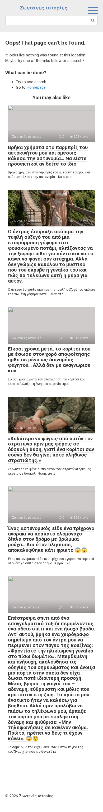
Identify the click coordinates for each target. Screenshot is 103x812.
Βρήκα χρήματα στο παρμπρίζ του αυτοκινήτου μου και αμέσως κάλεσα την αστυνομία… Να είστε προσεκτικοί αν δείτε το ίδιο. (48, 155)
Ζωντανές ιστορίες (43, 7)
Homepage (36, 87)
